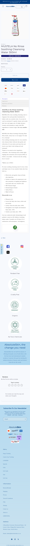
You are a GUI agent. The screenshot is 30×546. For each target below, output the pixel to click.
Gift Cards (5, 471)
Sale (4, 474)
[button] (3, 6)
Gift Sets (5, 478)
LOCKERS (5, 460)
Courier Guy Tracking (8, 457)
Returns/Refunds (7, 488)
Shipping (8, 60)
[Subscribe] (25, 419)
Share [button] (4, 238)
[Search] (22, 7)
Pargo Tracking (6, 453)
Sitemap (5, 505)
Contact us (5, 509)
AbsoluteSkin (12, 545)
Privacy (5, 495)
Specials (5, 464)
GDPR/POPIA (6, 516)
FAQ (4, 502)
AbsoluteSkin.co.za (20, 545)
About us (5, 512)
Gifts (4, 467)
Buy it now (15, 80)
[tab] (15, 99)
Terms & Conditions (8, 498)
